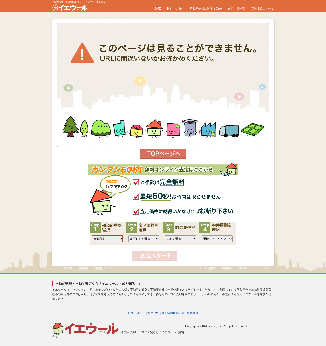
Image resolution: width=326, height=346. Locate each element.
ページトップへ (312, 297)
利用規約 (153, 313)
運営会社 (192, 313)
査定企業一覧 (236, 8)
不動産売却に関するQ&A (206, 8)
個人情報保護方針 (173, 313)
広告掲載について (262, 8)
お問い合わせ (136, 313)
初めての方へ (175, 8)
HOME (156, 8)
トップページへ (163, 154)
